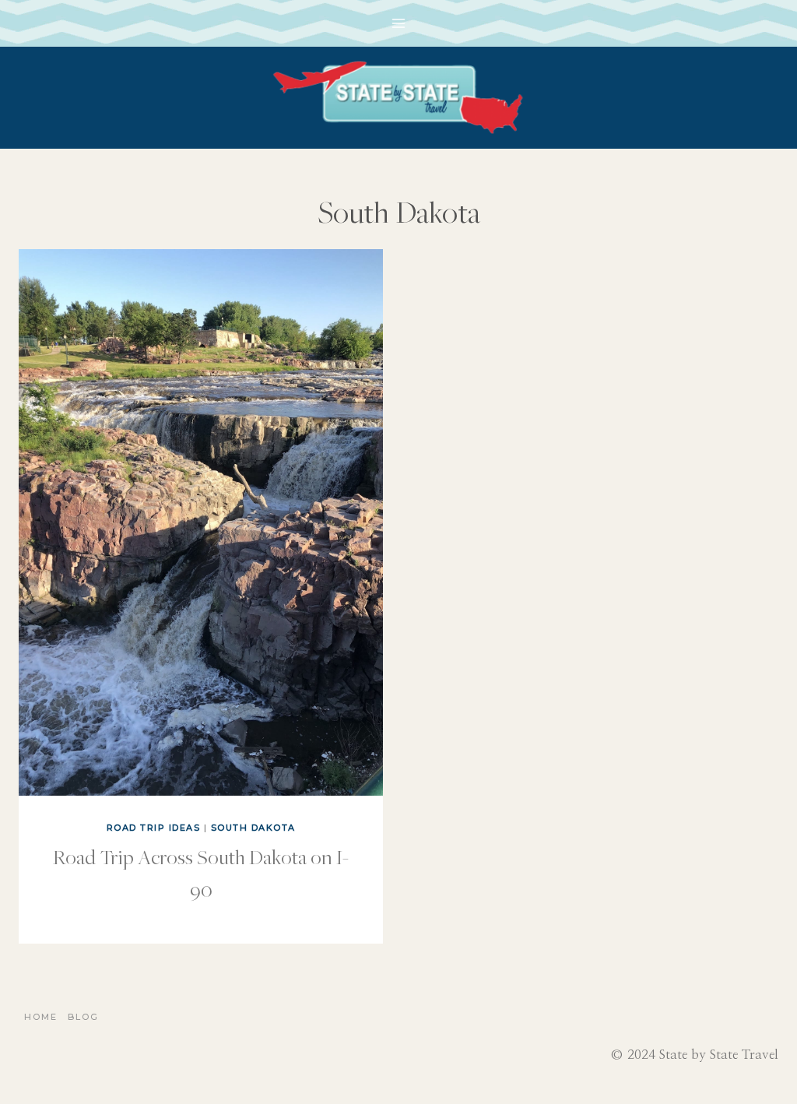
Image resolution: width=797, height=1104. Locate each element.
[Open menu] (398, 23)
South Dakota (253, 827)
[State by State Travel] (398, 98)
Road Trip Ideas (154, 827)
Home (41, 1016)
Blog (83, 1016)
